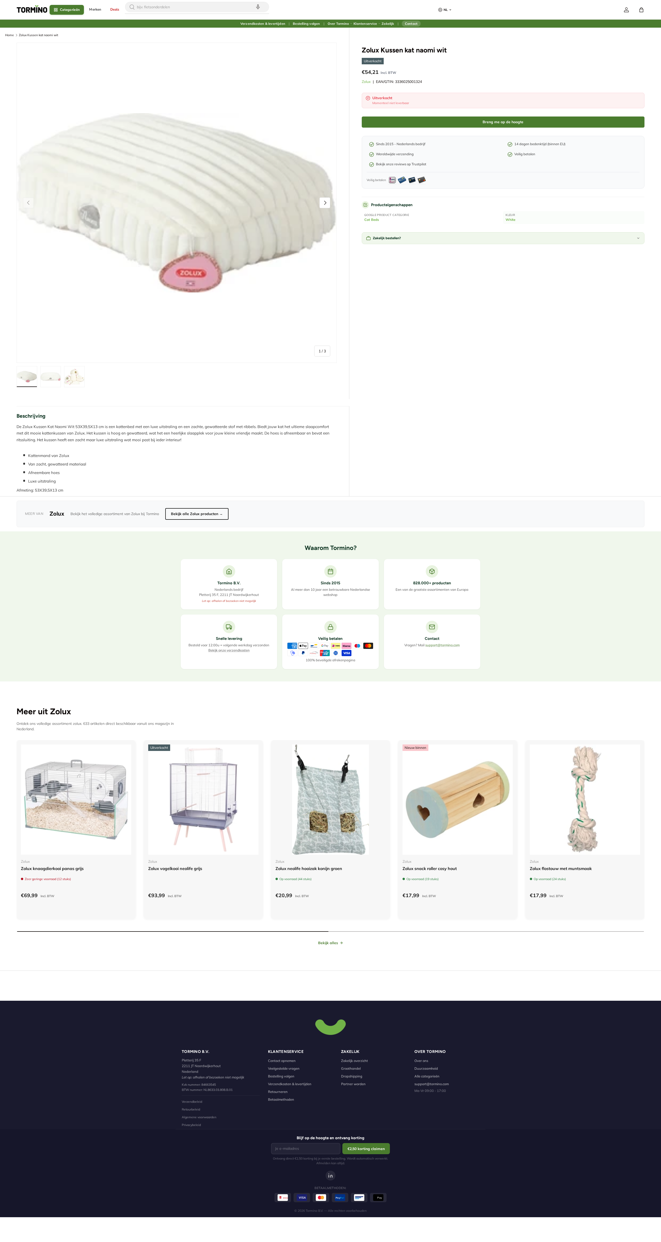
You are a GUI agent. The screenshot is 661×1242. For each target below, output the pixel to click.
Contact (411, 23)
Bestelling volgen (306, 23)
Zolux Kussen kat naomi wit (38, 35)
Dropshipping (351, 1076)
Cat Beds (371, 220)
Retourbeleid (191, 1109)
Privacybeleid (191, 1125)
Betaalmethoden (281, 1099)
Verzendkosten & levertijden (262, 23)
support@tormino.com (442, 645)
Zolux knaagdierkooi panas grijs (52, 868)
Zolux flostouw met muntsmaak (561, 868)
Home (9, 35)
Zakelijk (388, 23)
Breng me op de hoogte (503, 122)
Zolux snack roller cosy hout (430, 868)
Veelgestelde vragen (284, 1068)
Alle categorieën (426, 1076)
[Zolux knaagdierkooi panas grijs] (76, 799)
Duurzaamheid (426, 1068)
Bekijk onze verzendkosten (229, 650)
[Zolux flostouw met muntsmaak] (585, 799)
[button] (641, 9)
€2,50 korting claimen (366, 1148)
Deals (115, 9)
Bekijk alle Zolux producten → (197, 513)
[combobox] (197, 7)
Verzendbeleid (192, 1102)
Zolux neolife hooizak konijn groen (309, 868)
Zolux (366, 81)
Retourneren (278, 1092)
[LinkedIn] (330, 1176)
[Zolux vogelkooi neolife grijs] (203, 799)
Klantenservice (365, 23)
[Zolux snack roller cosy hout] (458, 799)
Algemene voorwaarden (199, 1117)
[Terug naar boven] (330, 1026)
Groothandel (351, 1068)
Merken (95, 9)
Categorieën (70, 9)
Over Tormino (338, 23)
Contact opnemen (282, 1061)
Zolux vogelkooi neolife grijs (175, 868)
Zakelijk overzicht (354, 1061)
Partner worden (353, 1084)
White (510, 220)
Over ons (421, 1061)
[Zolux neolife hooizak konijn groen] (331, 799)
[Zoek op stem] (258, 7)
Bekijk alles (328, 943)
